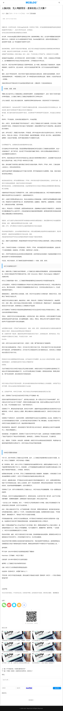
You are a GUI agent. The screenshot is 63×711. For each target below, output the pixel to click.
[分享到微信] (4, 605)
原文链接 (33, 13)
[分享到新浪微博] (9, 605)
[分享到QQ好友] (14, 605)
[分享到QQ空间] (19, 605)
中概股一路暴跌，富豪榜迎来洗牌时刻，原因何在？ (19, 671)
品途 (7, 13)
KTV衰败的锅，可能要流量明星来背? (15, 669)
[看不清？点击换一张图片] (29, 688)
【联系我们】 (55, 593)
